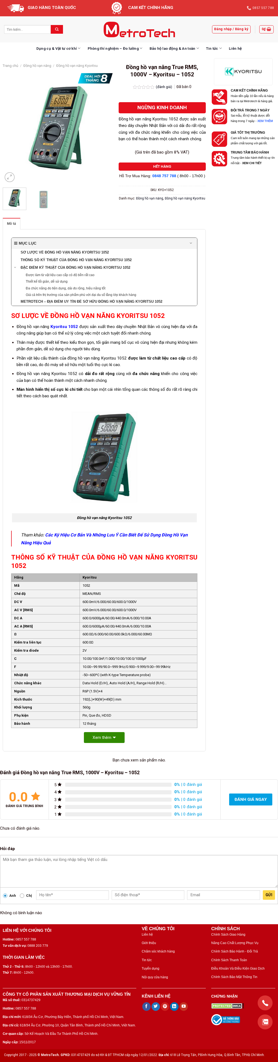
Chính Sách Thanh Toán (229, 960)
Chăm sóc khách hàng (158, 951)
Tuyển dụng (150, 968)
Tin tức (212, 48)
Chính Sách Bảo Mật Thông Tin (234, 977)
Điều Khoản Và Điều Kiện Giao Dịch (238, 968)
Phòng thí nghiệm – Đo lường (113, 48)
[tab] (11, 223)
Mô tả (11, 224)
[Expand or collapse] (191, 243)
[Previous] (12, 128)
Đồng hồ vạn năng (37, 66)
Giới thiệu (149, 943)
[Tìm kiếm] (57, 29)
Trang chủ (10, 66)
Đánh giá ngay (251, 799)
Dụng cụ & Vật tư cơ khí (56, 48)
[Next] (104, 128)
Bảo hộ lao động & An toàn (172, 48)
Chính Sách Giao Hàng (228, 934)
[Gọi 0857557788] (265, 1002)
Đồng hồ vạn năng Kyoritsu (77, 66)
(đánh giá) (164, 87)
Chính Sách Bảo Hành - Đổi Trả (234, 951)
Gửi (269, 895)
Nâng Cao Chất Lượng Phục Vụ (234, 943)
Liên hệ (235, 48)
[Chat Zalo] (265, 1021)
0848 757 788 (164, 176)
